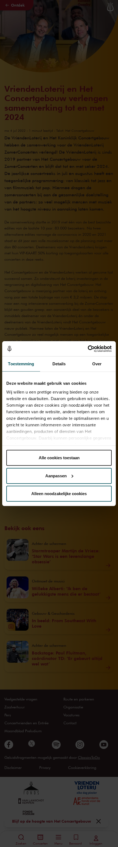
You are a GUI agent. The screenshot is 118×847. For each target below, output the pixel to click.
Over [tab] (97, 363)
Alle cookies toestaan (59, 457)
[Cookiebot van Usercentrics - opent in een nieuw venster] (88, 348)
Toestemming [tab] (21, 363)
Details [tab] (59, 363)
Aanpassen (56, 475)
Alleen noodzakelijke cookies (59, 493)
